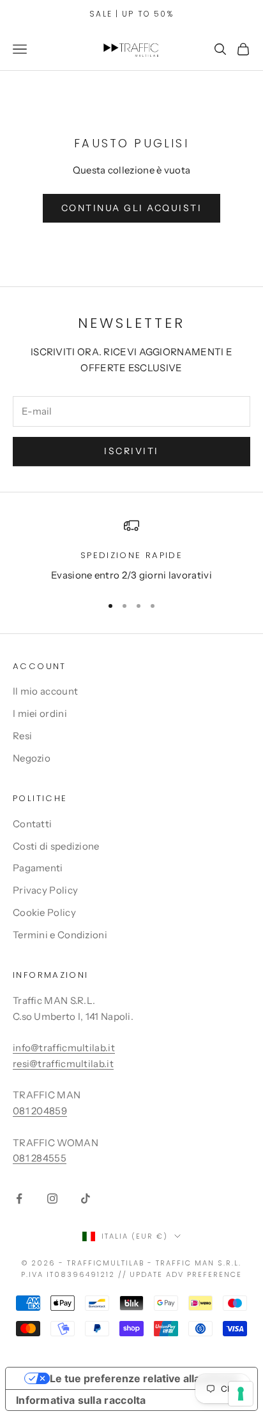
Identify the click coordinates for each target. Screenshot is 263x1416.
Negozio (31, 758)
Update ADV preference (186, 1274)
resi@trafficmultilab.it (63, 1064)
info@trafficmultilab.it (64, 1048)
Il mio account (45, 691)
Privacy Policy (45, 890)
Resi (22, 736)
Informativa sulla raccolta (81, 1400)
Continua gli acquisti (131, 208)
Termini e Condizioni (60, 935)
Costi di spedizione (56, 846)
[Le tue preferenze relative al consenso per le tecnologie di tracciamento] (241, 1394)
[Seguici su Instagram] (52, 1198)
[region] (131, 551)
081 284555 (39, 1158)
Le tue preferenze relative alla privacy (144, 1378)
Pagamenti (38, 868)
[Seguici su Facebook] (19, 1198)
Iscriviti (131, 451)
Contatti (32, 824)
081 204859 (40, 1111)
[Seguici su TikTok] (85, 1198)
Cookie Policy (44, 912)
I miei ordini (40, 713)
